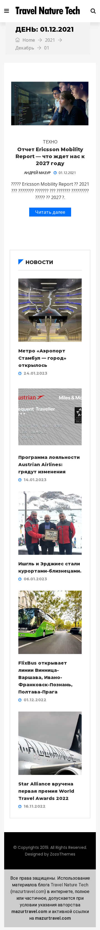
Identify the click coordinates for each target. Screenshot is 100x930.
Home (28, 40)
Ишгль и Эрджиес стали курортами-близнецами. (49, 567)
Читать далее (50, 212)
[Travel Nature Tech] (50, 11)
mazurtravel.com (28, 891)
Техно (50, 142)
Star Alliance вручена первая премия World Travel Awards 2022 (46, 791)
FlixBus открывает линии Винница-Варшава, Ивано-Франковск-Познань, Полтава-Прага (45, 677)
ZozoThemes (62, 854)
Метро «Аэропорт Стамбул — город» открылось (42, 358)
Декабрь (24, 48)
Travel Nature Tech (69, 884)
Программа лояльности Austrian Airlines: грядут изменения (49, 464)
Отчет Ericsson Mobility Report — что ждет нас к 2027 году (50, 156)
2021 (50, 40)
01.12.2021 (67, 172)
